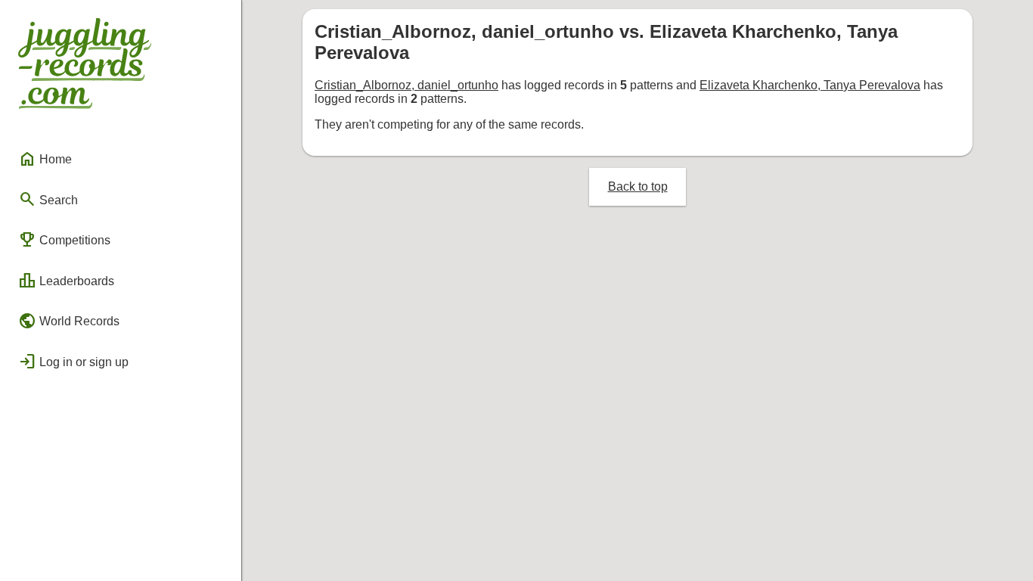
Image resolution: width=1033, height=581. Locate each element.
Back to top (638, 186)
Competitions (64, 239)
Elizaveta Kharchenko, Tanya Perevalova (810, 85)
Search (48, 199)
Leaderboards (66, 280)
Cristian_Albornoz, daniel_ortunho (406, 85)
